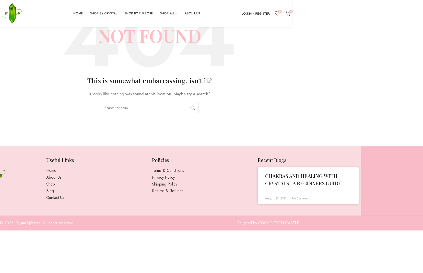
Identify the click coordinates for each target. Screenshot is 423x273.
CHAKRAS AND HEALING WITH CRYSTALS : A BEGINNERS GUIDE (303, 179)
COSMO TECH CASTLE (278, 223)
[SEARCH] (193, 107)
